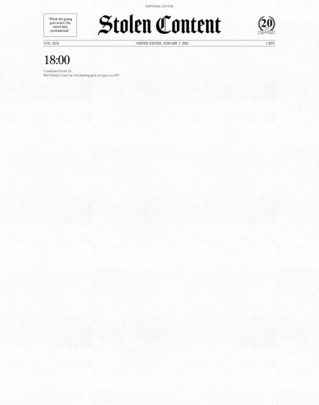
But (58, 73)
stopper (103, 75)
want (64, 75)
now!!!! (114, 75)
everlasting (81, 75)
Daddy (54, 75)
